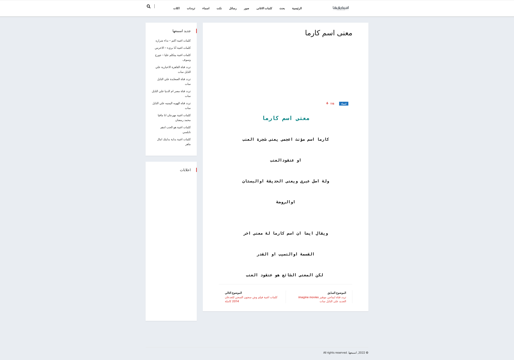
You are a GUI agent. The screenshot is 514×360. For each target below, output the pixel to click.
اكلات (176, 8)
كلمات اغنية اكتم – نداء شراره (173, 40)
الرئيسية (297, 8)
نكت (219, 8)
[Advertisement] (285, 68)
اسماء (205, 8)
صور (246, 8)
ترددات (191, 8)
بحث (282, 8)
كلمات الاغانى (264, 8)
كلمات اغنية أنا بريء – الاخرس (173, 47)
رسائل (233, 8)
